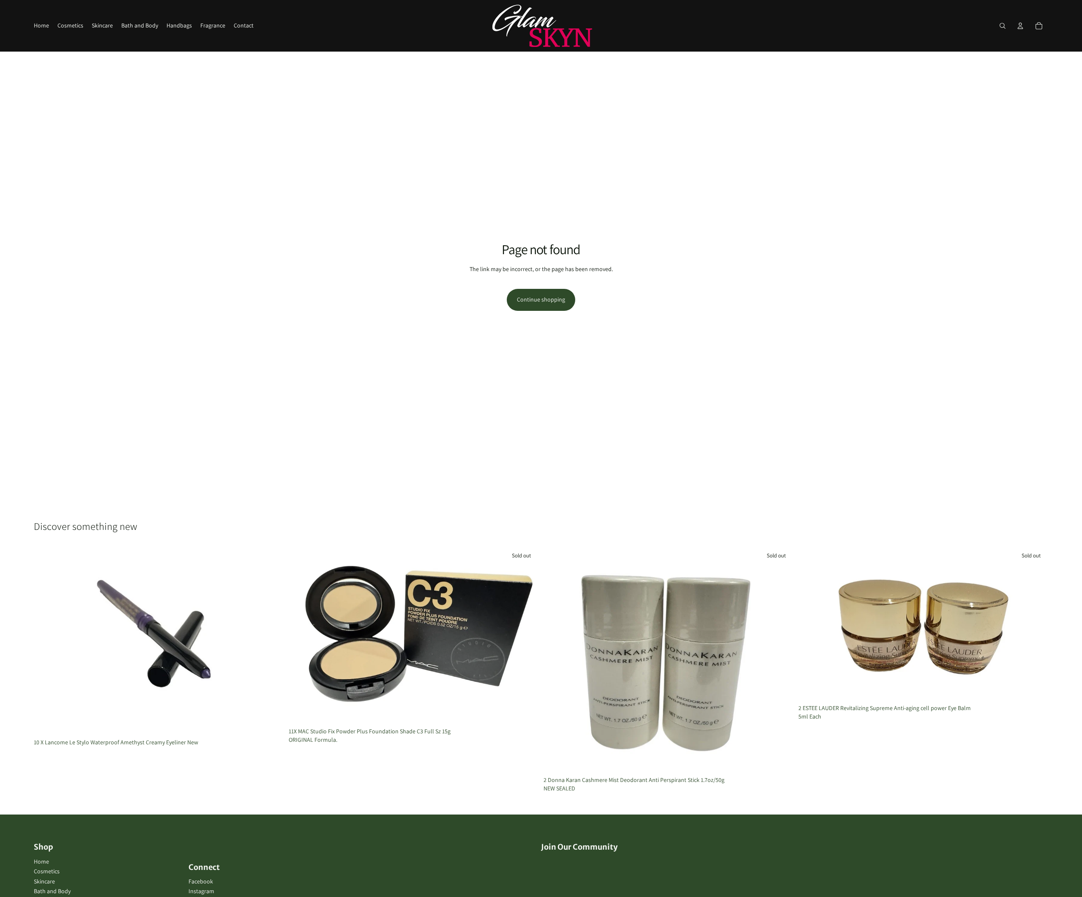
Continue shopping (541, 299)
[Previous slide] (301, 635)
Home (41, 861)
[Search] (1002, 25)
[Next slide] (525, 635)
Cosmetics (47, 871)
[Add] (270, 722)
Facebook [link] (201, 881)
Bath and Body (52, 891)
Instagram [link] (201, 891)
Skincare (44, 881)
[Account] (1020, 25)
